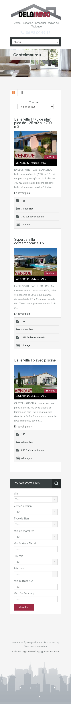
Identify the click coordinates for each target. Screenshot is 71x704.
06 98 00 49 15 (38, 32)
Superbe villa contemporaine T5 (29, 241)
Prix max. (19, 568)
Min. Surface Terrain (25, 543)
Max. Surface (24, 593)
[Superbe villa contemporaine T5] (35, 262)
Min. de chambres (24, 531)
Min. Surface (23, 580)
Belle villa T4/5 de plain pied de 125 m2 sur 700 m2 (33, 123)
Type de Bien (21, 518)
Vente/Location (23, 506)
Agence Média (30, 651)
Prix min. (19, 556)
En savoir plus (22, 193)
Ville (16, 493)
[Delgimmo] (35, 11)
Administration (51, 651)
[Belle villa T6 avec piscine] (35, 379)
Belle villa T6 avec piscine (35, 360)
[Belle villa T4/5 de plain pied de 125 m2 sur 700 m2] (35, 145)
